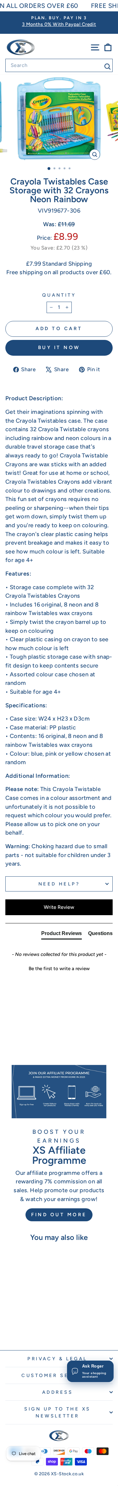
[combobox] (59, 65)
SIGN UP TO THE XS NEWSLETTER (57, 1412)
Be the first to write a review (59, 968)
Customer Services (57, 1375)
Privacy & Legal (57, 1359)
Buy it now (59, 347)
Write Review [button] (59, 907)
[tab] (61, 934)
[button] (59, 968)
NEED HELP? (59, 884)
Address (57, 1392)
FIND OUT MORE (59, 1214)
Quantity (59, 295)
